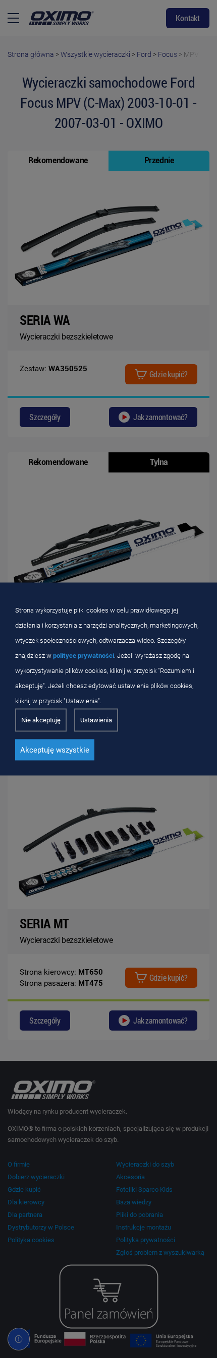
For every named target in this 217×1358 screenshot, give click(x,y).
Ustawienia (96, 720)
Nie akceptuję (41, 720)
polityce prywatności (83, 655)
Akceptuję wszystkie (54, 750)
